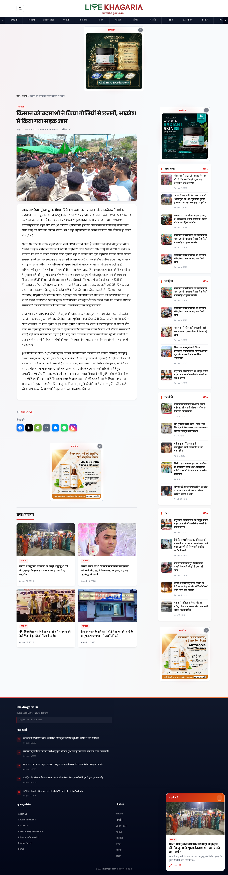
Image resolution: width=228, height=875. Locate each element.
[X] (29, 427)
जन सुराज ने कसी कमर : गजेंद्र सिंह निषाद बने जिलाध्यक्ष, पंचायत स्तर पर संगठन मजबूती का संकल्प (190, 428)
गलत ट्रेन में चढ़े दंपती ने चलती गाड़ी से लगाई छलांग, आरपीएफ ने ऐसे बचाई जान (191, 332)
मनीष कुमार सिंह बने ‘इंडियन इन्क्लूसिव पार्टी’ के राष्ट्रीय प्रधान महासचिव (188, 448)
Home (21, 849)
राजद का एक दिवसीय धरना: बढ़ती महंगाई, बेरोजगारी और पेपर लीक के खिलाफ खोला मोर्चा (190, 408)
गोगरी (100, 20)
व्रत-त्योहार (187, 20)
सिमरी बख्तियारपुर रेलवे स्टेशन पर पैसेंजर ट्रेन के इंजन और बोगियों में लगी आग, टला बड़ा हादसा (191, 587)
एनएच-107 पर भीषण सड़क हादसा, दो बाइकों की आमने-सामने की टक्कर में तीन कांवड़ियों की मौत (190, 219)
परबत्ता (66, 20)
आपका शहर (48, 20)
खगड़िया (14, 20)
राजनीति (83, 20)
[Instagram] (73, 427)
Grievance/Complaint (28, 837)
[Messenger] (55, 427)
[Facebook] (20, 427)
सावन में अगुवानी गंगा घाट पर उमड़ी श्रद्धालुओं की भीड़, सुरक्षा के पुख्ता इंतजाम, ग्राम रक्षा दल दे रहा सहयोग (190, 199)
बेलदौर (153, 20)
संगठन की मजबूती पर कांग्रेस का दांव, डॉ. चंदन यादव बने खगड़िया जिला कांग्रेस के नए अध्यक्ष (191, 491)
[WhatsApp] (64, 427)
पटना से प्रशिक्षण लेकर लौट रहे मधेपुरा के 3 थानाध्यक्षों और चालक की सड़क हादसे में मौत (191, 607)
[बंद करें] (219, 798)
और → (205, 169)
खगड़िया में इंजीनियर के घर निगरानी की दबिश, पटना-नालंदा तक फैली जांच (190, 259)
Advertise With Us (27, 820)
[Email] (46, 427)
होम (18, 96)
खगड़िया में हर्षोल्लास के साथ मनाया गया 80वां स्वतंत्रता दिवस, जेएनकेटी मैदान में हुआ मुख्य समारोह (190, 239)
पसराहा (170, 20)
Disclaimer (23, 826)
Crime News (26, 412)
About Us (22, 814)
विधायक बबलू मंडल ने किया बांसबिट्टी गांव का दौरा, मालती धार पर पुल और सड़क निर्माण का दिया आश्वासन (190, 353)
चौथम (135, 20)
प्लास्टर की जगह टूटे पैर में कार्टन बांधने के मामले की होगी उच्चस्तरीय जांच (189, 567)
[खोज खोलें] (20, 8)
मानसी (118, 20)
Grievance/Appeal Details (30, 832)
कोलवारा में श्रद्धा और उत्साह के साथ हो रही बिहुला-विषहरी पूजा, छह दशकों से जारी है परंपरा (190, 180)
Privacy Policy (25, 843)
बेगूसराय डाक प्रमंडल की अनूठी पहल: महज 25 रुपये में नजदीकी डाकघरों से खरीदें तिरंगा (191, 375)
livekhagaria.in (27, 707)
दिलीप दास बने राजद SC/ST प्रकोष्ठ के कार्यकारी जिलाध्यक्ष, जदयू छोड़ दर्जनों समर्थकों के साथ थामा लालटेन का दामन (190, 469)
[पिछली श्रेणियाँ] (2, 20)
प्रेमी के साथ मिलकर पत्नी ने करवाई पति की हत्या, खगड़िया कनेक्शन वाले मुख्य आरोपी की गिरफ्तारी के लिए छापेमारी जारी (191, 546)
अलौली (205, 20)
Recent (31, 20)
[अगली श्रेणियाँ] (225, 20)
